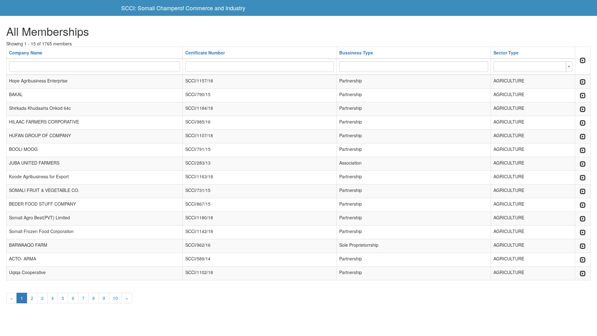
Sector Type (506, 52)
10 (115, 298)
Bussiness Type (356, 52)
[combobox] (532, 66)
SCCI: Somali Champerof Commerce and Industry (183, 8)
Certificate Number (205, 52)
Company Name (25, 52)
